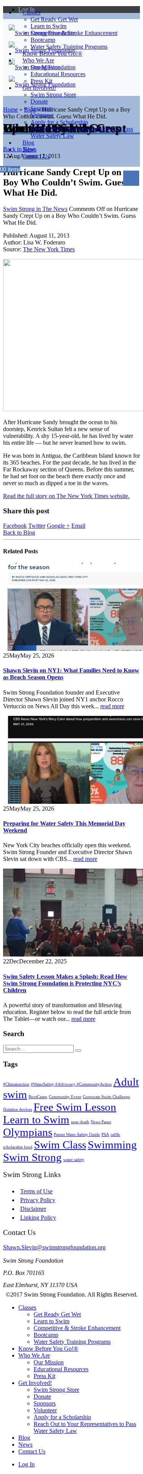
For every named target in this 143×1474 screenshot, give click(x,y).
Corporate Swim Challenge (106, 1097)
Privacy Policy (37, 1200)
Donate (39, 101)
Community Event (65, 1097)
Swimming (112, 1145)
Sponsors (42, 108)
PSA (105, 1134)
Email (78, 525)
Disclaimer (33, 1209)
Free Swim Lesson (75, 1107)
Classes (31, 12)
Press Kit (44, 1376)
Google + (58, 525)
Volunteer (42, 115)
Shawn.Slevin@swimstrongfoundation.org (54, 1247)
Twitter (36, 525)
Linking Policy (38, 1217)
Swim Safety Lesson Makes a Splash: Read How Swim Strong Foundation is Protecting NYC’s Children (65, 983)
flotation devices (17, 1109)
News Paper (101, 1122)
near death (80, 1122)
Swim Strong (32, 1157)
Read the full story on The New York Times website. (66, 496)
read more (112, 706)
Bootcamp (43, 40)
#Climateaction (16, 1084)
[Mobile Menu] (131, 178)
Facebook (15, 525)
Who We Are (38, 60)
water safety (73, 1160)
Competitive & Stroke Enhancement (74, 33)
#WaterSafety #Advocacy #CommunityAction (71, 1084)
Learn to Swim (48, 26)
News (25, 1444)
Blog (24, 1437)
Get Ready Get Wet (54, 19)
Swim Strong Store (53, 94)
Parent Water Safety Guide (77, 1134)
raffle (115, 1134)
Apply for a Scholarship (59, 122)
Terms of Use (36, 1191)
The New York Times (49, 249)
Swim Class (60, 1145)
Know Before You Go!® (48, 1348)
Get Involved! (39, 88)
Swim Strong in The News (35, 209)
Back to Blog (19, 532)
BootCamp (38, 1097)
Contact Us (36, 156)
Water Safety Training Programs (72, 1341)
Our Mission (46, 67)
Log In (26, 1464)
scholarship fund (17, 1147)
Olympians (27, 1132)
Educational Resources (58, 74)
